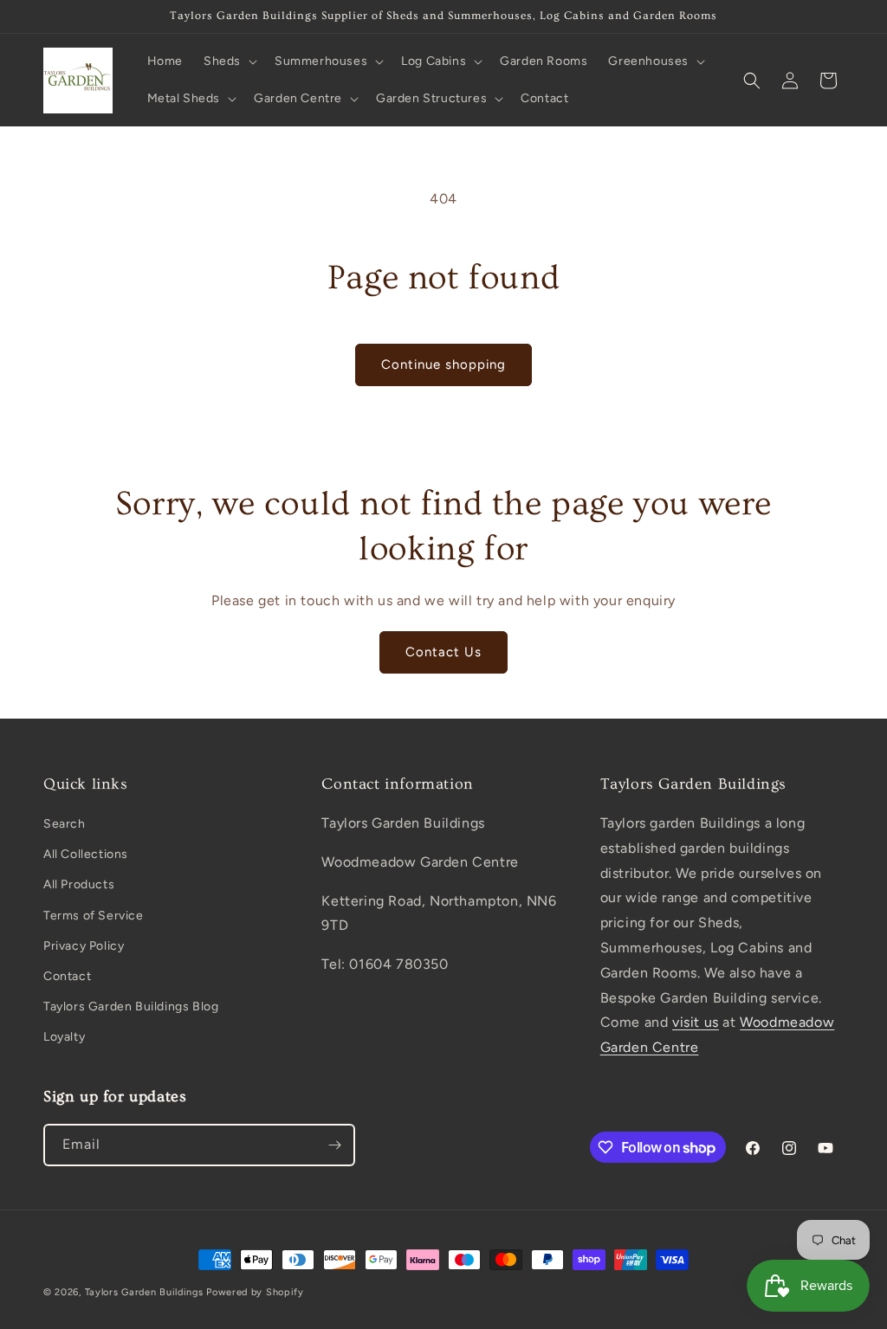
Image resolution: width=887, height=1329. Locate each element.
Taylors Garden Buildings (144, 1292)
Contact (67, 976)
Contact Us (443, 652)
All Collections (85, 854)
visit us (695, 1022)
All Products (78, 884)
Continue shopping (443, 364)
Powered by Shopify (255, 1292)
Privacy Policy (83, 946)
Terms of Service (93, 915)
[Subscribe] (334, 1145)
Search (64, 823)
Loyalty (64, 1036)
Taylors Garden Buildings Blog (130, 1006)
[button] (228, 61)
